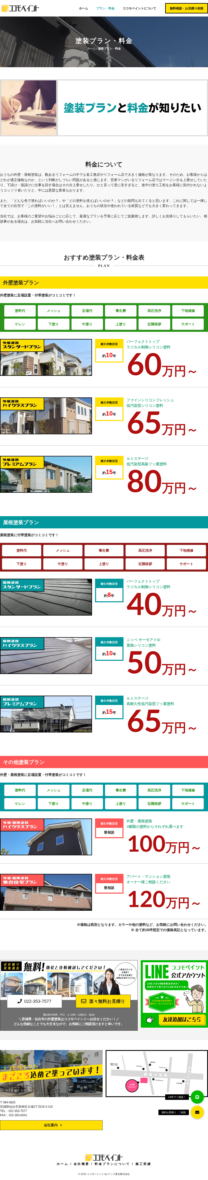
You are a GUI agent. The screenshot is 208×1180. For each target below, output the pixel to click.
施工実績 (143, 1164)
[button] (197, 1112)
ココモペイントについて (139, 8)
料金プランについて (112, 1164)
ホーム (83, 8)
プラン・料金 (105, 8)
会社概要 (82, 1164)
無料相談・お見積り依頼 (186, 8)
